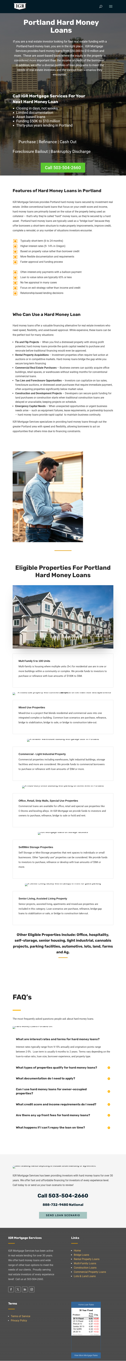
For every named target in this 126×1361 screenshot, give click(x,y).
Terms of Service (20, 1316)
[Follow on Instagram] (31, 1289)
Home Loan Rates (86, 1305)
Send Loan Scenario (63, 1215)
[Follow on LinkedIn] (25, 1289)
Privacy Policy (19, 1320)
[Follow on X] (18, 1289)
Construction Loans (85, 1267)
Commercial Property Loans (90, 1271)
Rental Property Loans (86, 1259)
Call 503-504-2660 (63, 167)
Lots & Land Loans (85, 1276)
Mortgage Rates (91, 1355)
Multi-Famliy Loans (85, 1263)
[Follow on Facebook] (11, 1289)
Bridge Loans (81, 1254)
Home (77, 1250)
